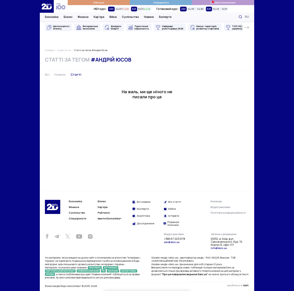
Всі (47, 74)
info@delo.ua (219, 248)
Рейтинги (98, 2)
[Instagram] (90, 236)
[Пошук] (240, 17)
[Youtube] (79, 236)
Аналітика (143, 215)
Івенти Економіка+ (223, 2)
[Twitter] (67, 236)
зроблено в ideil (238, 285)
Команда (216, 201)
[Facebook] (47, 236)
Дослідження (145, 223)
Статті (76, 74)
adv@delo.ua (171, 242)
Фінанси (83, 17)
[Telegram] (56, 236)
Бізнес (68, 17)
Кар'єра (99, 17)
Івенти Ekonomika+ (109, 218)
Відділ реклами (220, 207)
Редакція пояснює (173, 223)
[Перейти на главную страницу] (47, 6)
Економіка (52, 17)
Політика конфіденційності (228, 212)
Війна (113, 17)
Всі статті (174, 202)
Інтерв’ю (173, 215)
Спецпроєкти (161, 2)
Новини (149, 17)
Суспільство (130, 17)
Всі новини (143, 202)
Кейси (172, 208)
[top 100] (61, 6)
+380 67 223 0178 (174, 238)
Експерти (165, 17)
